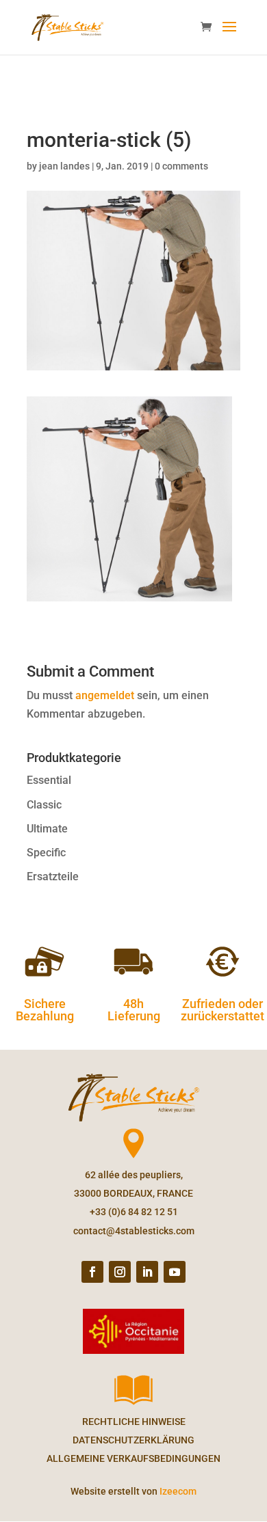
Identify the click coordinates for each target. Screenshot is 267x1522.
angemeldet (104, 695)
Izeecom (178, 1491)
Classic (44, 804)
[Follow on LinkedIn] (147, 1272)
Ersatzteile (53, 876)
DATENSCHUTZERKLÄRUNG (133, 1440)
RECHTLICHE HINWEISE (134, 1421)
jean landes (64, 166)
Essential (49, 780)
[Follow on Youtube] (175, 1272)
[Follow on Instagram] (120, 1272)
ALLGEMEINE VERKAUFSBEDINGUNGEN (133, 1458)
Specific (46, 852)
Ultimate (47, 828)
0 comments (181, 166)
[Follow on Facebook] (92, 1272)
